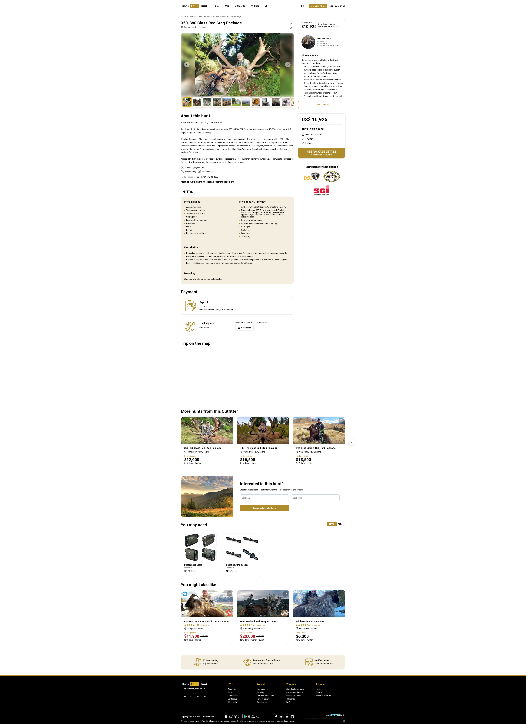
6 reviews (316, 625)
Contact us (232, 699)
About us (232, 689)
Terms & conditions (265, 696)
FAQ (288, 702)
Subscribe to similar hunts (264, 508)
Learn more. (289, 721)
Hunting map (262, 689)
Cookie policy (262, 702)
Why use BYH (233, 702)
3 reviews (205, 625)
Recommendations (294, 692)
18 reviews (260, 625)
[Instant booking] (185, 594)
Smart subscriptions (295, 689)
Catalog (260, 692)
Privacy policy (263, 699)
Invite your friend (293, 696)
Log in (332, 6)
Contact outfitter (322, 104)
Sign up (341, 6)
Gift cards (290, 699)
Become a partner (323, 696)
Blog (230, 692)
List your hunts (318, 6)
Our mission (233, 696)
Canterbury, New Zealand (195, 27)
